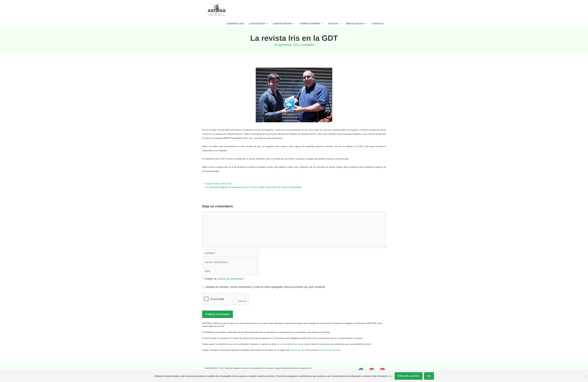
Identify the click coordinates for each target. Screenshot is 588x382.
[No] (584, 376)
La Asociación (257, 23)
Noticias (333, 23)
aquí (390, 376)
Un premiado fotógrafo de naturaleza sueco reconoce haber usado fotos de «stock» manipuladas (253, 187)
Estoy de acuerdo (408, 375)
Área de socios (355, 23)
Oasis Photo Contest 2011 (218, 183)
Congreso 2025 (235, 23)
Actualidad (307, 44)
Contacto (378, 23)
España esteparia (310, 23)
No (429, 375)
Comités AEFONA (282, 23)
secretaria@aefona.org (290, 344)
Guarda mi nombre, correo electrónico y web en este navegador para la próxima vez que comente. (265, 286)
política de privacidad (230, 278)
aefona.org (295, 350)
